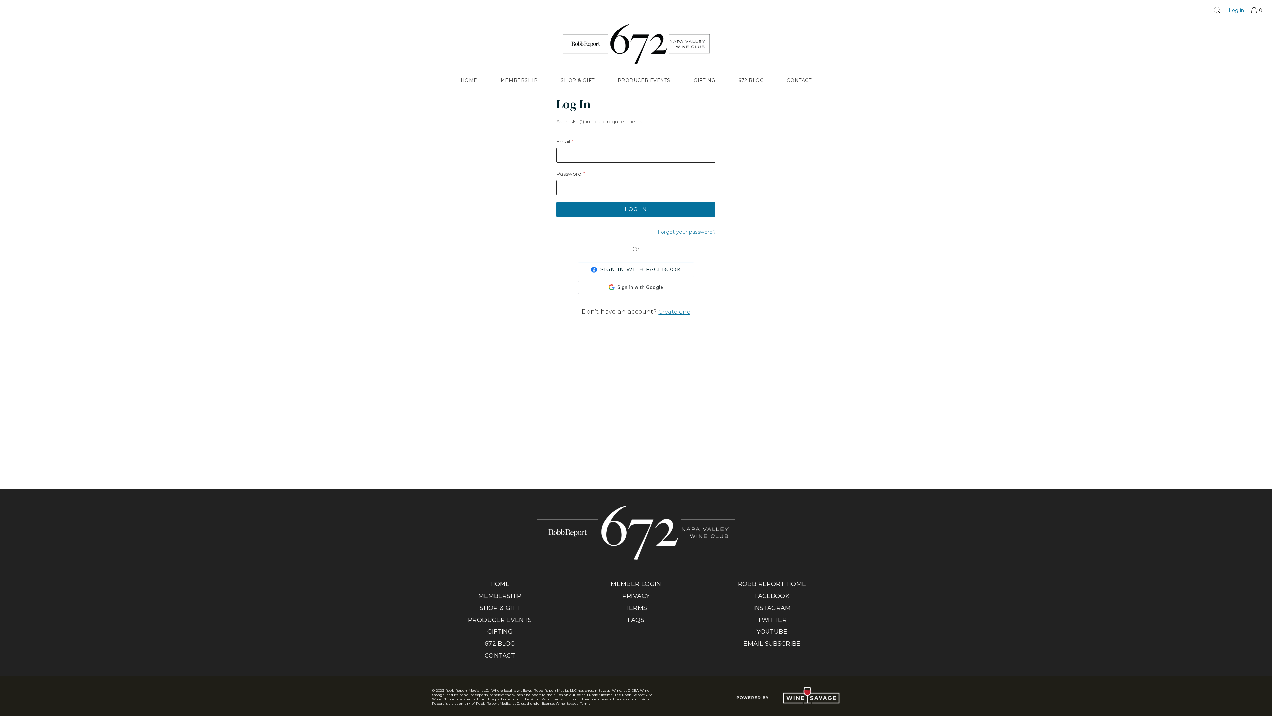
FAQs (636, 620)
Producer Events (644, 80)
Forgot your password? (687, 232)
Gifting (704, 80)
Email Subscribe (771, 643)
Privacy (636, 596)
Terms (636, 608)
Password (568, 174)
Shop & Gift (577, 80)
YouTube (772, 631)
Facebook (772, 596)
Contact (799, 80)
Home (469, 80)
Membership (519, 80)
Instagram (772, 608)
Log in (1236, 10)
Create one (674, 312)
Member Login (636, 584)
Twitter (772, 620)
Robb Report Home (772, 584)
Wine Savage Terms (573, 703)
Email (563, 141)
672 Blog (751, 80)
